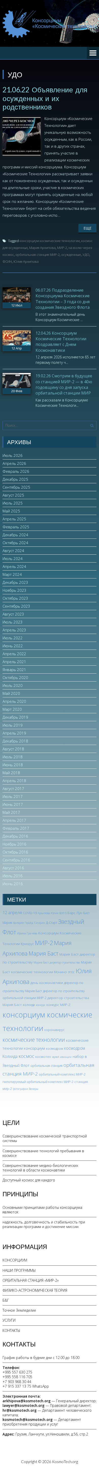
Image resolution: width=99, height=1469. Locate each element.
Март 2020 (12, 709)
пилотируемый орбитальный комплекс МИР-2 (38, 1082)
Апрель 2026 (14, 463)
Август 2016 (13, 867)
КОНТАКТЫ (11, 1330)
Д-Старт (51, 922)
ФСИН (7, 261)
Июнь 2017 (13, 804)
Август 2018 (13, 748)
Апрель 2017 (14, 820)
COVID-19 (30, 913)
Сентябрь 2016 (16, 859)
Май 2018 (11, 772)
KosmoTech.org (65, 1461)
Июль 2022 (13, 637)
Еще (87, 228)
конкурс (40, 1005)
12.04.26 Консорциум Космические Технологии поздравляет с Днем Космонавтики (61, 341)
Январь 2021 (14, 669)
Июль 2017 (13, 796)
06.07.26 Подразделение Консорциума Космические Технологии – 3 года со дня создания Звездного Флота (63, 298)
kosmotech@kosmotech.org (28, 1419)
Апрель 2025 (14, 518)
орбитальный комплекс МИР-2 (62, 1074)
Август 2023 (13, 614)
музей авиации (62, 1057)
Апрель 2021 (14, 661)
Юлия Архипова (26, 261)
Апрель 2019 (14, 733)
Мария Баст (43, 953)
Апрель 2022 (14, 653)
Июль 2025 (13, 503)
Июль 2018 (13, 756)
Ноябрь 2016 (14, 844)
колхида (29, 1005)
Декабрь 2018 (15, 740)
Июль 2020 (13, 685)
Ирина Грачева (27, 933)
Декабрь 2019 (15, 717)
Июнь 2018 (13, 764)
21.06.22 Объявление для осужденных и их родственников (45, 98)
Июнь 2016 (13, 883)
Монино (60, 972)
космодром (54, 1048)
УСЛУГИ (9, 1320)
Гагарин (39, 923)
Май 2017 (11, 812)
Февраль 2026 (16, 471)
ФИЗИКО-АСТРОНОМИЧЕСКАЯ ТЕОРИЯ (35, 1290)
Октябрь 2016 (15, 851)
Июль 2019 (13, 725)
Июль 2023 (13, 621)
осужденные (71, 254)
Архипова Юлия (48, 913)
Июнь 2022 (13, 645)
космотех (43, 1056)
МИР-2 (62, 247)
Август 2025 (13, 495)
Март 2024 (12, 574)
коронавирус (54, 1030)
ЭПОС (71, 972)
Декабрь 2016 (15, 836)
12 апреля (12, 912)
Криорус (27, 944)
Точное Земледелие (19, 1310)
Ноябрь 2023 (14, 590)
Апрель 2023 (14, 629)
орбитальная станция (46, 1066)
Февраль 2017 (16, 828)
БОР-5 (63, 913)
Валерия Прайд (23, 923)
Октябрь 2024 (15, 542)
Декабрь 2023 (15, 582)
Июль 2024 (13, 558)
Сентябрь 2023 (16, 606)
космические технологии (34, 1039)
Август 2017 (13, 788)
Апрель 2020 (14, 701)
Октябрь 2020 (15, 677)
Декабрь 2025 (15, 479)
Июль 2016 (13, 875)
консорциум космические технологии (50, 240)
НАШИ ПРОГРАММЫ (19, 1270)
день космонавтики (46, 982)
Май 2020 (11, 693)
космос (26, 1056)
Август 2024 (13, 550)
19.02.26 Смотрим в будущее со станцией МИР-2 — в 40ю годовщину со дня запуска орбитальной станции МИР (64, 384)
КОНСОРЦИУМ (15, 1260)
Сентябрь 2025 (16, 487)
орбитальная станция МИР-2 (37, 254)
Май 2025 (11, 510)
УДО (85, 254)
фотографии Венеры (25, 1089)
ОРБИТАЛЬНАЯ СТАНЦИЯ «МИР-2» (31, 1280)
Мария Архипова (42, 247)
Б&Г (6, 1300)
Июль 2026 (13, 455)
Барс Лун (75, 912)
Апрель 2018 (14, 780)
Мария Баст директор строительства (57, 962)
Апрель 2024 (14, 566)
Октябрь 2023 (15, 598)
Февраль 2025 (16, 526)
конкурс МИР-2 (58, 1004)
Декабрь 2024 (15, 534)
